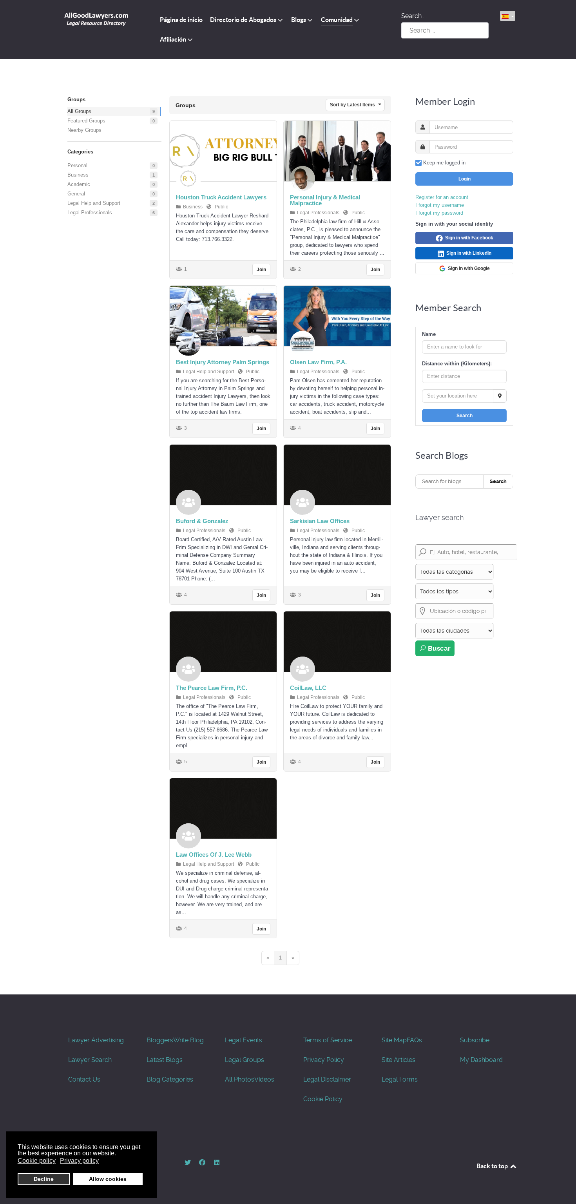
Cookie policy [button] (37, 1160)
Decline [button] (44, 1179)
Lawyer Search (90, 1060)
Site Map (394, 1040)
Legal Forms (400, 1079)
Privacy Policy (323, 1060)
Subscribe (474, 1040)
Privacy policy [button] (79, 1160)
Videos (264, 1079)
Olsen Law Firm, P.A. (318, 362)
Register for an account (441, 197)
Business (78, 175)
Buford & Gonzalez (202, 521)
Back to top (492, 1165)
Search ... (414, 16)
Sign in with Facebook (468, 238)
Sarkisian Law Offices (320, 521)
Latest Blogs (165, 1060)
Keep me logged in (444, 163)
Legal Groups (244, 1060)
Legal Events (243, 1040)
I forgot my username (439, 205)
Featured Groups (86, 121)
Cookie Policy (322, 1099)
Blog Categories (170, 1079)
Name (429, 334)
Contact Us (84, 1079)
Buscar (438, 648)
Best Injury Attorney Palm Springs (222, 362)
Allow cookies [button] (108, 1179)
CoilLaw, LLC (308, 687)
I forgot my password (439, 213)
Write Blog (188, 1040)
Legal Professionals (89, 212)
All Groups (79, 111)
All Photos (239, 1079)
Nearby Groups (84, 130)
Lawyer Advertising (96, 1040)
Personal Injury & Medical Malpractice (325, 200)
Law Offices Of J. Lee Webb (214, 854)
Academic (78, 184)
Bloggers (160, 1040)
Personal (77, 165)
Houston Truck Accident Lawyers (221, 197)
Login (464, 179)
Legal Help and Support (93, 203)
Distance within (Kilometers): (457, 364)
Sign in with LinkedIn (467, 253)
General (76, 194)
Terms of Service (327, 1040)
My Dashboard (481, 1060)
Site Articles (398, 1060)
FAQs (414, 1040)
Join (261, 269)
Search (464, 415)
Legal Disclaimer (327, 1079)
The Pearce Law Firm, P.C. (211, 687)
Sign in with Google (468, 268)
